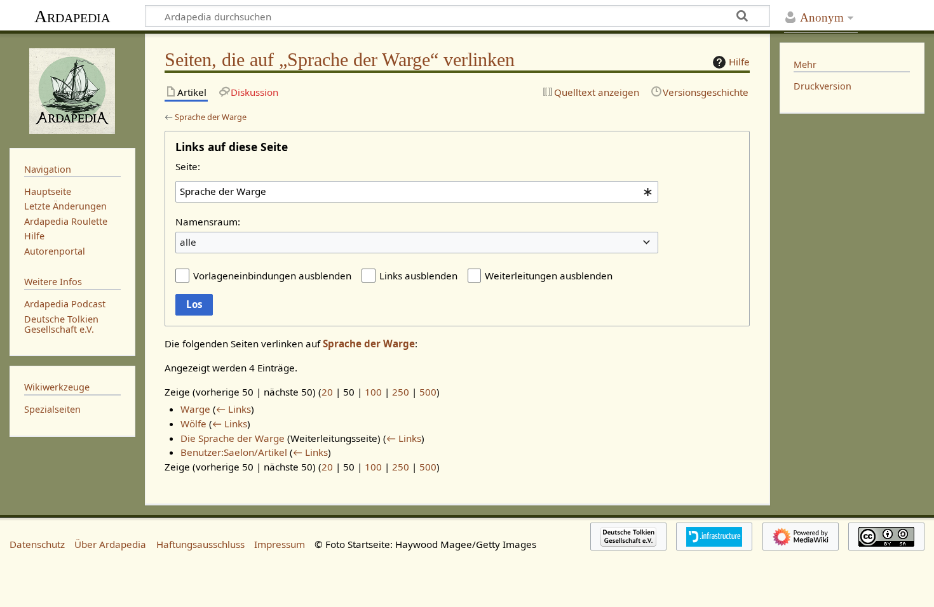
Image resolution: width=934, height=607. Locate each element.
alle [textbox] (188, 242)
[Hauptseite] (72, 89)
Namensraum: (207, 221)
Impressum (279, 544)
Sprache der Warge (211, 117)
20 (327, 391)
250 (400, 391)
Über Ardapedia (110, 544)
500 (428, 391)
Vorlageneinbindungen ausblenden (272, 275)
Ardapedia (72, 16)
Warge (195, 409)
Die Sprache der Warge (232, 438)
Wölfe (193, 423)
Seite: (187, 166)
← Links (233, 409)
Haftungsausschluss (200, 544)
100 (373, 391)
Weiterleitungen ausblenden (549, 275)
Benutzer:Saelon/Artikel (233, 452)
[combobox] (416, 192)
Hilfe (739, 61)
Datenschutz (37, 544)
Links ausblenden (418, 275)
